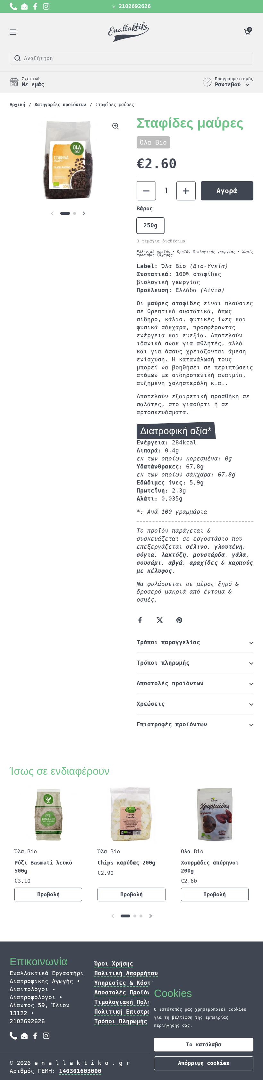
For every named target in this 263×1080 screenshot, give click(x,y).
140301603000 (80, 1070)
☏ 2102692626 (131, 6)
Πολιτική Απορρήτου (126, 973)
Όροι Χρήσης (113, 963)
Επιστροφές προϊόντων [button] (172, 724)
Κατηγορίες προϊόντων (60, 104)
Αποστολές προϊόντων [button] (170, 683)
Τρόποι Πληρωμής (120, 1021)
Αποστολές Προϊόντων (127, 992)
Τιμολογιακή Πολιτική (129, 1002)
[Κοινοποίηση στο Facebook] (141, 620)
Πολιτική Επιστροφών (127, 1011)
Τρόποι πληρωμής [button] (163, 662)
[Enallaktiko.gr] (130, 32)
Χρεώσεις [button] (151, 703)
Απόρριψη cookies (203, 1063)
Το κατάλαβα (203, 1044)
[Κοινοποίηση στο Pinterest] (180, 620)
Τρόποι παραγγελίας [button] (168, 642)
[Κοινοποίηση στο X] (161, 620)
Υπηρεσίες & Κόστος (126, 982)
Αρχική (17, 104)
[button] (247, 32)
